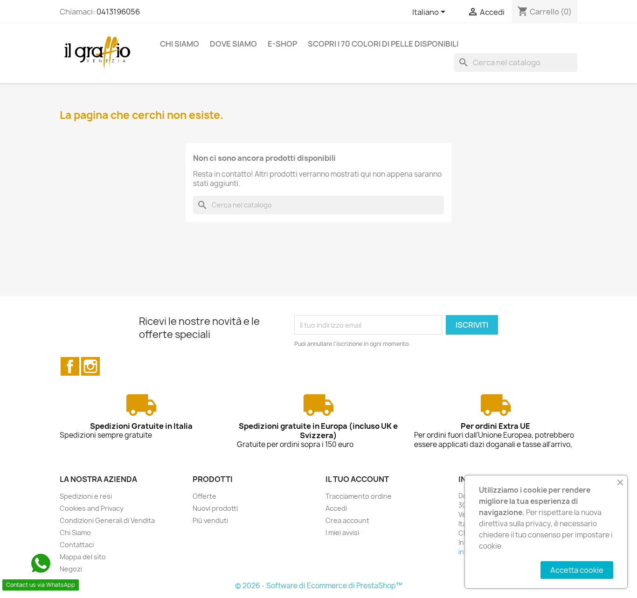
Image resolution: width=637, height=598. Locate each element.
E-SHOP (282, 44)
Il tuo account (357, 479)
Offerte (204, 496)
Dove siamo (233, 44)
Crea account (347, 520)
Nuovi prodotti (215, 508)
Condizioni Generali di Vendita (107, 520)
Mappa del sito (83, 556)
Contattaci (77, 544)
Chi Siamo (179, 44)
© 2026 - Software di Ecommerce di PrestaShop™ (318, 586)
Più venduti (210, 520)
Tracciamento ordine (358, 496)
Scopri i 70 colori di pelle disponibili (383, 44)
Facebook (70, 366)
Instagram (90, 366)
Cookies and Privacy (92, 508)
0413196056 (118, 12)
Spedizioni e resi (86, 496)
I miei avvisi (342, 532)
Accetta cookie (576, 570)
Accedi (336, 508)
